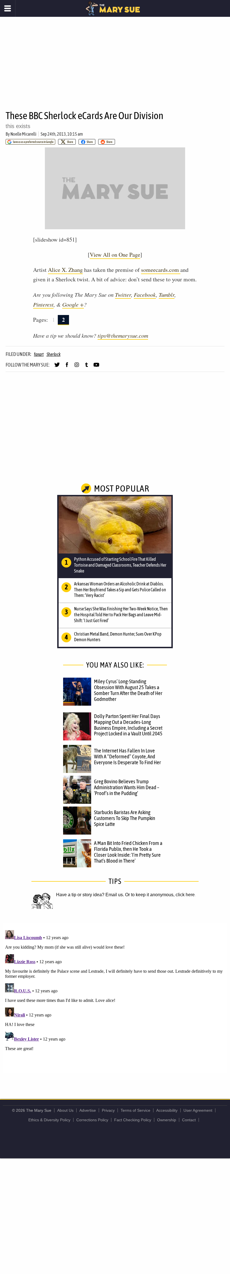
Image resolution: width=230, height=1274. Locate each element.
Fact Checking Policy (132, 1120)
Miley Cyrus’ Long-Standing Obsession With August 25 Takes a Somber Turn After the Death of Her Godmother (128, 690)
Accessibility (167, 1110)
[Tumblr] (86, 367)
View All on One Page (115, 254)
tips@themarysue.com (123, 335)
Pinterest (43, 304)
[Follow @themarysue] (57, 367)
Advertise (87, 1110)
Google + (73, 304)
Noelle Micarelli (23, 133)
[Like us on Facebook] (67, 367)
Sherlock (54, 354)
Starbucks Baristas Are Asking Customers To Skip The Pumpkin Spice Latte (124, 818)
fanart (39, 354)
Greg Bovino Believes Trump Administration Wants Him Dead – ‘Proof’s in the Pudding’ (126, 787)
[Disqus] (115, 998)
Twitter (123, 294)
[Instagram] (77, 367)
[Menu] (7, 8)
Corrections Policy (92, 1120)
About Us (65, 1110)
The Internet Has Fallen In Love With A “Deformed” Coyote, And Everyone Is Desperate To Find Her (127, 756)
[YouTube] (96, 367)
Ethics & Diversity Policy (49, 1120)
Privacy (108, 1110)
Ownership (166, 1120)
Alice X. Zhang (65, 270)
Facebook (145, 294)
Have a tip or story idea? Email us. (90, 894)
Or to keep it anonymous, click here (160, 894)
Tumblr (166, 294)
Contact (189, 1120)
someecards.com (160, 270)
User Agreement (197, 1110)
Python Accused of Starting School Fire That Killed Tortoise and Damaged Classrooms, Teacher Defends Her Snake (120, 565)
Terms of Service (135, 1110)
